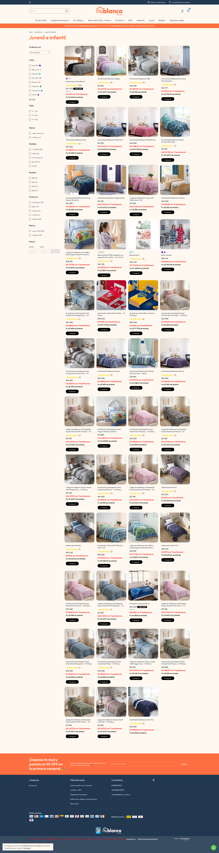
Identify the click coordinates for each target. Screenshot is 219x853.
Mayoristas (74, 804)
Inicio (31, 32)
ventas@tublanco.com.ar (120, 795)
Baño (130, 20)
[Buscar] (66, 10)
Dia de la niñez (41, 20)
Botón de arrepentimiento (148, 839)
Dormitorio (119, 20)
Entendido (27, 848)
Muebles (162, 20)
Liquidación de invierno (60, 20)
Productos (33, 785)
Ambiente (140, 20)
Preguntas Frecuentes (78, 795)
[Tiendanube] (182, 839)
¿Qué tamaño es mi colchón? (81, 785)
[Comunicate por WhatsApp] (213, 847)
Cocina (151, 20)
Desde (31, 247)
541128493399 (116, 785)
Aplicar (55, 251)
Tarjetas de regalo (176, 20)
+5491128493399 (117, 790)
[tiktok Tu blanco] (30, 2)
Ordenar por (35, 47)
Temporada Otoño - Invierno (99, 20)
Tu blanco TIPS (75, 790)
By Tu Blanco (78, 20)
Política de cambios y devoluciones (83, 799)
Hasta (42, 247)
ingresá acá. (131, 839)
